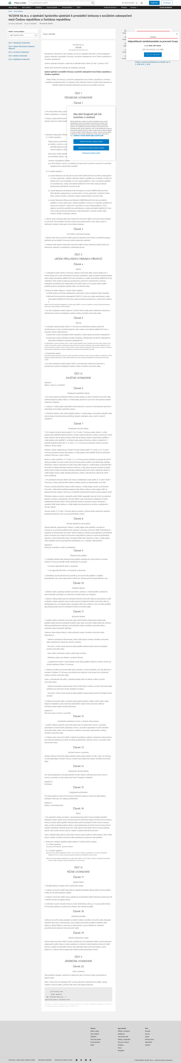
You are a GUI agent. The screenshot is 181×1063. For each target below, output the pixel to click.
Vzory (119, 1048)
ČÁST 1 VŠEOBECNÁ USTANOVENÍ (19, 43)
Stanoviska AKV (123, 1037)
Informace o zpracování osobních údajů (21, 1060)
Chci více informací (153, 55)
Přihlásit (168, 3)
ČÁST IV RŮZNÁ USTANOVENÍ (17, 56)
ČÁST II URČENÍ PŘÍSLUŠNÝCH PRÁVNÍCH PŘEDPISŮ (21, 48)
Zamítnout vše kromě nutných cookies (91, 148)
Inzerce (147, 1034)
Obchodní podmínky (45, 1060)
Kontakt (147, 1031)
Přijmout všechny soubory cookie (91, 141)
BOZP (92, 1045)
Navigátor (121, 1050)
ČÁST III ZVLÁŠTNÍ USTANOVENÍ (18, 52)
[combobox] (62, 3)
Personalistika (95, 1042)
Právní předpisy (18, 11)
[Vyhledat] (93, 3)
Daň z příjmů (94, 1034)
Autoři (147, 1037)
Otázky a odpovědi (124, 1039)
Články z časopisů (124, 1031)
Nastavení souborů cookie (63, 1060)
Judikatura (121, 1034)
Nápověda (148, 1042)
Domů (10, 11)
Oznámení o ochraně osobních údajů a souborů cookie (88, 135)
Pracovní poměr (95, 1039)
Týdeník (147, 1045)
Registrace (154, 3)
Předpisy (121, 1045)
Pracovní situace (123, 1042)
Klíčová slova (149, 1039)
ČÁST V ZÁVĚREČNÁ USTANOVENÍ (19, 59)
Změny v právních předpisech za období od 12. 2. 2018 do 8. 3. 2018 (153, 63)
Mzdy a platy (94, 1031)
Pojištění (93, 1037)
